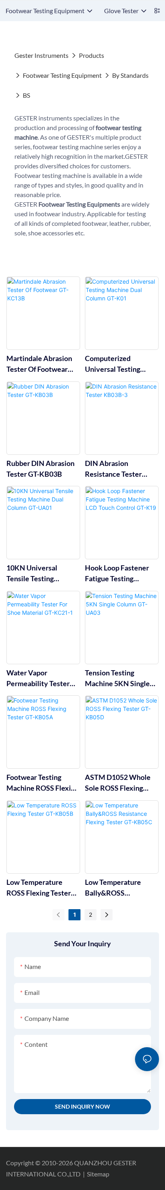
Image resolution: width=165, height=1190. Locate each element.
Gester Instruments (41, 55)
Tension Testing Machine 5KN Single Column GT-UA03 (117, 678)
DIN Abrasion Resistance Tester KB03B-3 (113, 469)
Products (91, 55)
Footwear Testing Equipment (62, 75)
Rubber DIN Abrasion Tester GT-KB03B (40, 468)
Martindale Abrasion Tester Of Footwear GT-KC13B (39, 364)
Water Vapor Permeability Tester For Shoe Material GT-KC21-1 (40, 678)
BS (26, 95)
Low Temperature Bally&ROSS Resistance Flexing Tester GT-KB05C (115, 888)
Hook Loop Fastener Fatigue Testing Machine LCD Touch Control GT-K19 (117, 573)
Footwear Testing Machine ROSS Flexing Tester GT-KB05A (42, 783)
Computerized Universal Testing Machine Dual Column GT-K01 (120, 364)
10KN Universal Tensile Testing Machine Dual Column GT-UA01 (41, 573)
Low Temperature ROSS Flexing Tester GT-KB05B (38, 888)
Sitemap (98, 1174)
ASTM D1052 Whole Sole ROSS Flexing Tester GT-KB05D (118, 783)
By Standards (130, 75)
